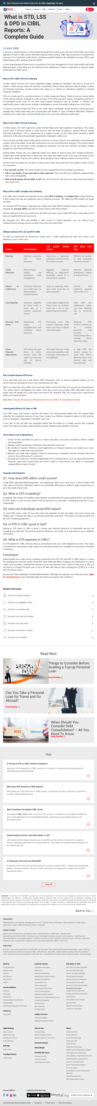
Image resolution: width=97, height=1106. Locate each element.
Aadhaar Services (41, 1014)
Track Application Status (43, 988)
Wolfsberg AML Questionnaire (77, 1059)
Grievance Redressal (42, 973)
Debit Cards (7, 925)
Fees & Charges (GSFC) (43, 1035)
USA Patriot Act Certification (76, 1053)
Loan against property (25, 938)
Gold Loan (86, 938)
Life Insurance (68, 936)
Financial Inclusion (41, 1043)
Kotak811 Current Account (64, 938)
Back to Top (83, 910)
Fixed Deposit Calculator (74, 976)
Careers (6, 973)
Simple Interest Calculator (75, 991)
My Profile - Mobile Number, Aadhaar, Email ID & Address (68, 952)
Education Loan (8, 941)
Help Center (7, 1049)
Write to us (38, 970)
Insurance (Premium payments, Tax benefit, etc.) (25, 954)
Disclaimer (38, 1103)
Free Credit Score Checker (75, 1000)
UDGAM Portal (40, 1009)
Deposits (41, 925)
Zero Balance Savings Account (50, 936)
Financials (6, 994)
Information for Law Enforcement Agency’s (78, 1072)
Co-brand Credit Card (73, 1038)
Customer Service (41, 964)
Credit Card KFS (71, 1035)
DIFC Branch (7, 976)
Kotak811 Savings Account (43, 938)
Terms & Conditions (65, 1103)
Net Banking (19, 923)
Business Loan (33, 936)
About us (6, 964)
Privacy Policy (50, 1103)
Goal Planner (70, 997)
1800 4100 (6, 1014)
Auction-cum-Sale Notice (75, 1062)
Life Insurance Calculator (75, 982)
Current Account (43, 934)
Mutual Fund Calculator (74, 1006)
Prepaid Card (20, 941)
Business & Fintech (10, 1038)
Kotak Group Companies (81, 1095)
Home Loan (7, 934)
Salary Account (31, 941)
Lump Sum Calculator (73, 1009)
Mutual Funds (65, 934)
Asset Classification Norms (76, 1065)
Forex (5, 954)
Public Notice (71, 1044)
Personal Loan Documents (18, 623)
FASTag (86, 949)
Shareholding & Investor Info (13, 1000)
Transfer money (48, 923)
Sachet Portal (39, 1003)
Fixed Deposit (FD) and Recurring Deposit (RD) (19, 952)
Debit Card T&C (71, 1041)
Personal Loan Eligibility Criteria (20, 602)
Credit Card (33, 949)
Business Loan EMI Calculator (77, 985)
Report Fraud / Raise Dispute (45, 976)
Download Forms (41, 982)
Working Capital (85, 954)
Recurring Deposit (9, 938)
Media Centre (8, 970)
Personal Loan (18, 934)
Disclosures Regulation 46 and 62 (15, 1006)
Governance (7, 997)
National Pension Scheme (28, 925)
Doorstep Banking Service (44, 994)
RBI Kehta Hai (39, 1006)
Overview (6, 991)
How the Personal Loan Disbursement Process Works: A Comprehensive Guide (47, 400)
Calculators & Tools (73, 964)
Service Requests (41, 985)
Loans (15, 925)
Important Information (42, 967)
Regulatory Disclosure (74, 1047)
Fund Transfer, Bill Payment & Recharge (63, 949)
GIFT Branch (7, 979)
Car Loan (78, 938)
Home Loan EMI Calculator (75, 973)
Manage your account (33, 923)
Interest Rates (40, 1032)
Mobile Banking (8, 923)
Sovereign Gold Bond (45, 941)
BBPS (56, 941)
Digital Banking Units (73, 1076)
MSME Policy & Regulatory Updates (78, 1050)
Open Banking (8, 1041)
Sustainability (8, 1003)
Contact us (7, 1011)
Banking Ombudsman (42, 979)
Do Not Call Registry (42, 1000)
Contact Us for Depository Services (47, 997)
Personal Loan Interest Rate (19, 609)
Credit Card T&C (71, 1032)
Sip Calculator (71, 1003)
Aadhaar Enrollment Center (44, 1021)
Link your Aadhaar (41, 1018)
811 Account (42, 949)
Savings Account (30, 934)
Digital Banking (8, 1028)
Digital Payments (9, 1035)
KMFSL (5, 982)
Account (6, 949)
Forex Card (63, 941)
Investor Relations (9, 987)
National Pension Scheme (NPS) (14, 936)
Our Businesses (8, 967)
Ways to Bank (8, 1032)
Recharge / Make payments (65, 923)
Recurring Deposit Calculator (76, 979)
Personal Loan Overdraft (17, 637)
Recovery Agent (71, 1068)
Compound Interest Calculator (76, 994)
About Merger (40, 1048)
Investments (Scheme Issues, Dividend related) (61, 954)
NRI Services (42, 952)
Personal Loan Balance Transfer (20, 630)
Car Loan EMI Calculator (74, 970)
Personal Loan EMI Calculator (19, 595)
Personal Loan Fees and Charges (20, 616)
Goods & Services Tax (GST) (45, 1038)
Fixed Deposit (79, 936)
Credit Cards (80, 923)
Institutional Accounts (42, 1062)
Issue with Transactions (19, 949)
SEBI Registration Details (75, 1079)
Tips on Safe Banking (42, 991)
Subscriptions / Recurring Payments (79, 1056)
